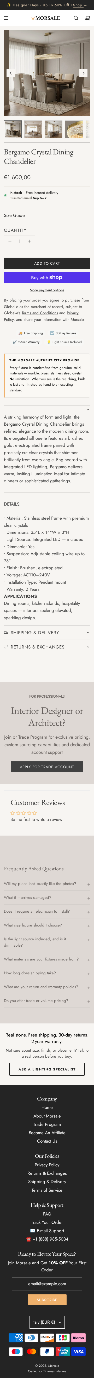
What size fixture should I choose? (33, 925)
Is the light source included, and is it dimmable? (35, 942)
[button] (11, 73)
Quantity (15, 230)
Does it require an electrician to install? (37, 911)
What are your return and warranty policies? (41, 987)
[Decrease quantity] (10, 241)
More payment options (47, 290)
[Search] (76, 18)
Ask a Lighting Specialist (47, 1069)
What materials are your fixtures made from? (41, 959)
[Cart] (87, 18)
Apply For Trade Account (47, 766)
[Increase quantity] (29, 241)
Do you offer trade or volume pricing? (36, 1001)
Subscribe (47, 1299)
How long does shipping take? (30, 973)
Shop (77, 5)
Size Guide (14, 215)
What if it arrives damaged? (27, 897)
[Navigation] (5, 18)
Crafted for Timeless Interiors (47, 1371)
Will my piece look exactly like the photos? (40, 884)
